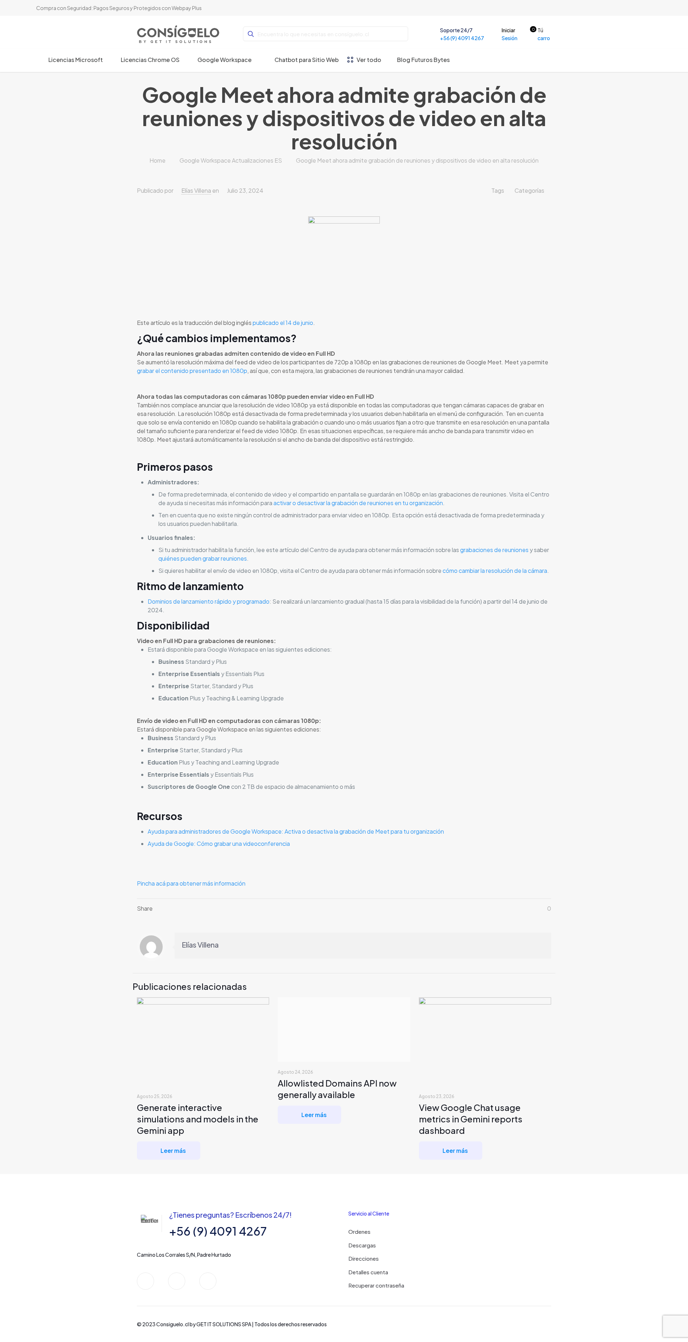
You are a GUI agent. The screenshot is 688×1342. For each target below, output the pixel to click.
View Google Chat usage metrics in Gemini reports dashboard (470, 1119)
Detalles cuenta (368, 1272)
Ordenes (359, 1231)
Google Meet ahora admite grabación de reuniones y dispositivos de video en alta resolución (417, 160)
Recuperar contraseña (376, 1285)
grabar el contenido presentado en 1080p (192, 370)
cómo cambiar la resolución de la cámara (495, 570)
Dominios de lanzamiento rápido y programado (208, 601)
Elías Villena (196, 190)
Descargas (362, 1245)
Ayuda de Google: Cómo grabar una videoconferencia (219, 843)
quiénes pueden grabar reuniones (202, 558)
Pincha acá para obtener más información (191, 883)
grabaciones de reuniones (494, 549)
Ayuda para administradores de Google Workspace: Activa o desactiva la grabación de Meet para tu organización (296, 831)
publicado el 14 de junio (283, 322)
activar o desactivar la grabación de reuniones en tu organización (358, 503)
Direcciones (363, 1258)
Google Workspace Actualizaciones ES (231, 160)
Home (157, 160)
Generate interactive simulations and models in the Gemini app (197, 1119)
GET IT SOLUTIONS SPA (223, 1324)
